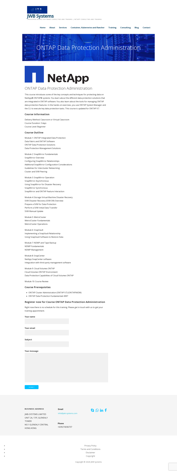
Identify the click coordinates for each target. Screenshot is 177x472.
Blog (137, 27)
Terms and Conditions (90, 449)
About (52, 27)
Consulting (125, 27)
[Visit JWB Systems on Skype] (92, 410)
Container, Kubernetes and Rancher (88, 27)
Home (43, 27)
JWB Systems (40, 16)
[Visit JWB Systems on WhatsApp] (97, 410)
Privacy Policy (90, 445)
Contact (146, 27)
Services (63, 27)
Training (112, 27)
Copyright (90, 456)
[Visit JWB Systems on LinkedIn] (101, 410)
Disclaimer (90, 452)
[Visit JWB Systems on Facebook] (106, 410)
